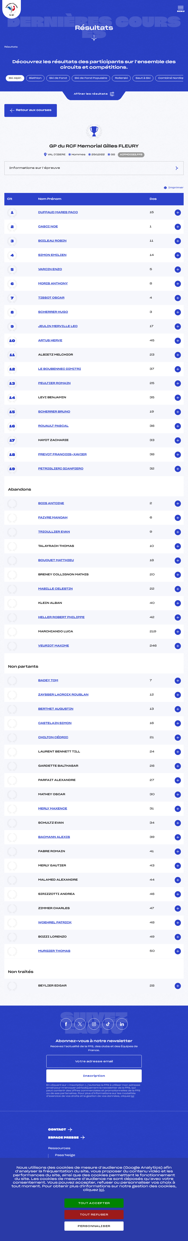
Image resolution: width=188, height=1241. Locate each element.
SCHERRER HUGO (53, 312)
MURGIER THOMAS (54, 951)
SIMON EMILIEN (52, 255)
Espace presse (63, 1137)
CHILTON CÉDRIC (53, 737)
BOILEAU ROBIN (52, 241)
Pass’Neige (65, 1155)
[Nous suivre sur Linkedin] (122, 1024)
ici (132, 1096)
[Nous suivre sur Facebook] (66, 1024)
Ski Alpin (15, 78)
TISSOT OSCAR (51, 298)
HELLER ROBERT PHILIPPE (61, 617)
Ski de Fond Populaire (91, 78)
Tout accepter (94, 1203)
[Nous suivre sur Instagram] (94, 1024)
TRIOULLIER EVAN (54, 532)
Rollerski (121, 78)
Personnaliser (94, 1226)
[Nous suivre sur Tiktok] (108, 1024)
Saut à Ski (142, 78)
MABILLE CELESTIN (55, 589)
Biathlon (35, 78)
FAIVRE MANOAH (52, 517)
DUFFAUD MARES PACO (58, 212)
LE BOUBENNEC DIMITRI (59, 369)
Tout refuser (94, 1214)
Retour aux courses (33, 110)
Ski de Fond (58, 78)
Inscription (94, 1075)
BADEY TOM (48, 680)
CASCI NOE (48, 226)
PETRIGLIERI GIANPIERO (60, 468)
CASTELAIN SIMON (55, 723)
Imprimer (176, 188)
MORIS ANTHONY (53, 283)
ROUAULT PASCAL (53, 426)
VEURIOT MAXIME (53, 646)
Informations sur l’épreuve (34, 168)
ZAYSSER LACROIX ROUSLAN (63, 694)
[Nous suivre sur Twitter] (80, 1024)
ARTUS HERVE (50, 340)
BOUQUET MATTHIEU (56, 560)
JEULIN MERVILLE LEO (57, 326)
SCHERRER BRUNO (54, 411)
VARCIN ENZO (50, 269)
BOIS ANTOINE (51, 503)
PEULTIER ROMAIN (54, 383)
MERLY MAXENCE (52, 808)
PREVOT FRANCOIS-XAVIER (62, 454)
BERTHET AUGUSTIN (55, 709)
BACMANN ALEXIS (54, 837)
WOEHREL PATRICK (55, 922)
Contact (57, 1129)
